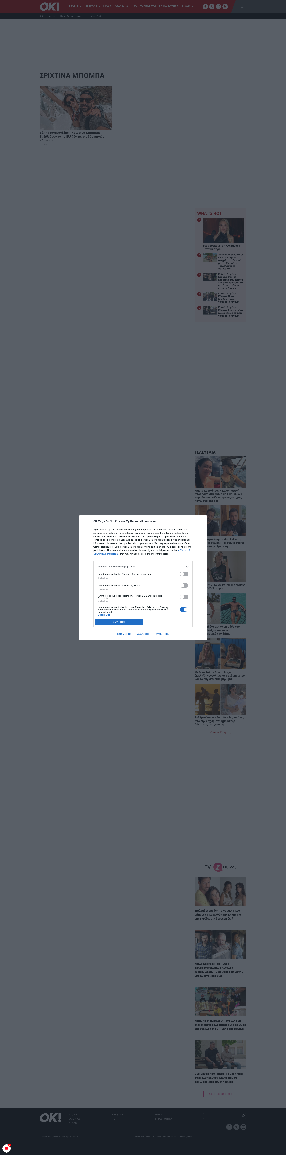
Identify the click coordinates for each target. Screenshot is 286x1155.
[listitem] (143, 566)
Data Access (143, 633)
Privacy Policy (162, 633)
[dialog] (143, 577)
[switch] (184, 574)
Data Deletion (124, 633)
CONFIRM (119, 622)
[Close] (200, 521)
